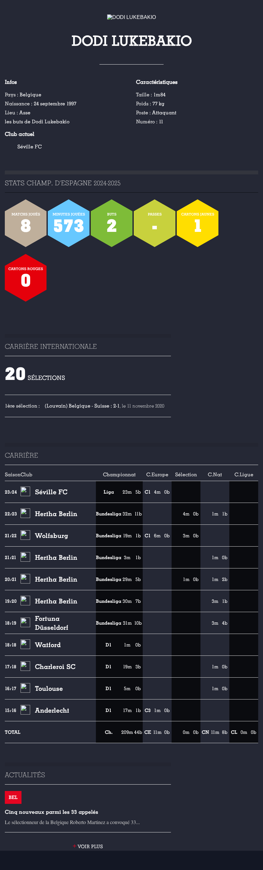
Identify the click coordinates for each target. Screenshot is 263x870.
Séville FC (29, 147)
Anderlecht (52, 710)
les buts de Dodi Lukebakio (37, 122)
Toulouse (49, 688)
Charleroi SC (55, 667)
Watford (48, 645)
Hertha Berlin (56, 514)
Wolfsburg (51, 536)
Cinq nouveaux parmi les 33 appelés (51, 812)
